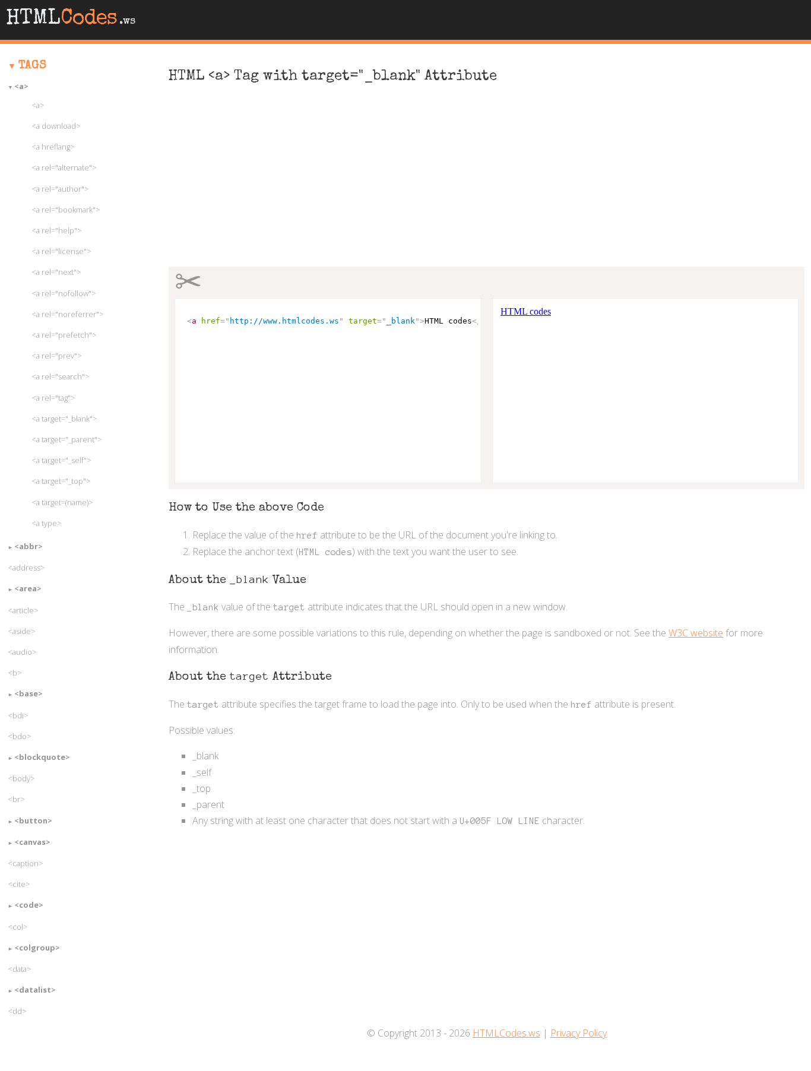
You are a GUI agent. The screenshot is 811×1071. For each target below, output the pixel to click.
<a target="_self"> (61, 460)
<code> (28, 904)
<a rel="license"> (61, 251)
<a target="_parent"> (66, 439)
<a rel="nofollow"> (63, 293)
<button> (33, 820)
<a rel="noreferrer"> (67, 314)
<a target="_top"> (61, 481)
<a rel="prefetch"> (64, 334)
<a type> (46, 523)
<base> (28, 693)
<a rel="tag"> (53, 397)
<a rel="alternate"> (64, 167)
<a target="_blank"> (64, 418)
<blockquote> (42, 757)
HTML (70, 19)
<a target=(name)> (62, 502)
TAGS (32, 66)
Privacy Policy (578, 1033)
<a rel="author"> (60, 188)
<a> (21, 86)
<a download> (56, 126)
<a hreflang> (53, 146)
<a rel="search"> (60, 376)
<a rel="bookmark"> (65, 209)
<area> (28, 588)
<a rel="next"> (56, 272)
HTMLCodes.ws (506, 1033)
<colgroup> (37, 947)
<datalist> (35, 989)
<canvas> (32, 841)
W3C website (696, 632)
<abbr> (28, 546)
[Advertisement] (486, 182)
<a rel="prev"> (56, 355)
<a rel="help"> (56, 230)
